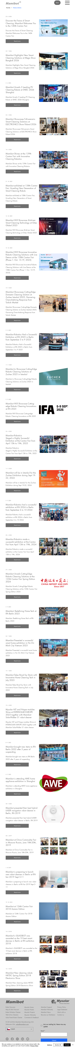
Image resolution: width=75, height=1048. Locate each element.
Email (43, 1031)
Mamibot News (46, 1012)
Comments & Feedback (31, 1018)
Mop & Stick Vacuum (12, 1010)
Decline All (58, 1045)
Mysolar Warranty (30, 1015)
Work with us (61, 1012)
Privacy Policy (61, 1007)
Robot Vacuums (10, 1007)
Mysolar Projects (29, 1012)
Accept (67, 1045)
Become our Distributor (48, 1015)
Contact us (60, 1015)
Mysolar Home (29, 1007)
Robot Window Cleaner (13, 1012)
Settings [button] (49, 1045)
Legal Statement (62, 1010)
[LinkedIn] (22, 1038)
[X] (17, 1038)
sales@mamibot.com (22, 1024)
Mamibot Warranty (47, 1010)
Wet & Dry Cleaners (12, 1015)
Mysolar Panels (29, 1010)
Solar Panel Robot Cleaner (14, 1018)
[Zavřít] (73, 1045)
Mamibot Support (46, 1007)
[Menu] (67, 2)
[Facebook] (12, 1038)
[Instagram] (7, 1038)
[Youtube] (27, 1038)
